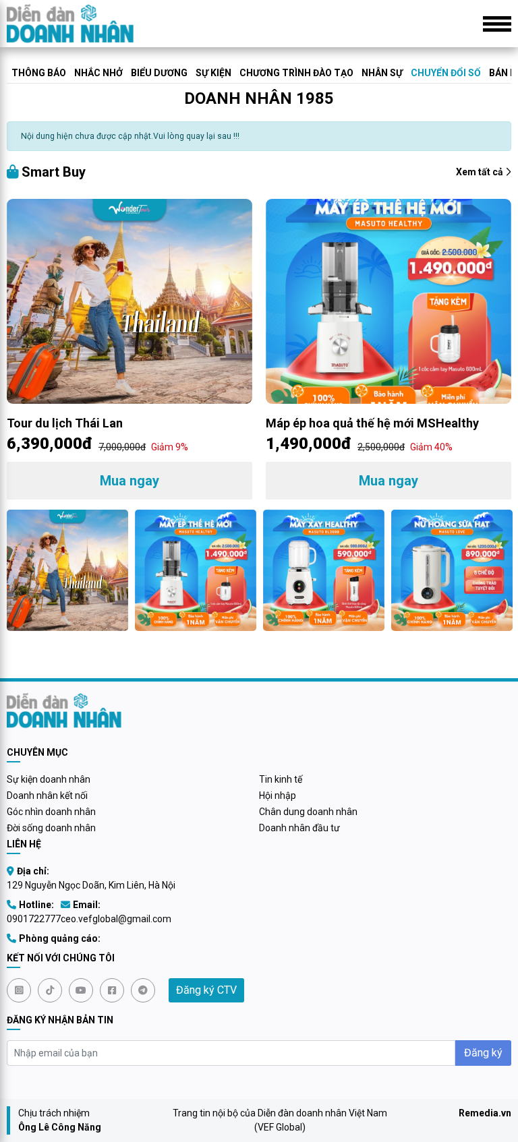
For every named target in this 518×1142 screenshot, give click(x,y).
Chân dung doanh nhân (308, 811)
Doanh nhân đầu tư (299, 827)
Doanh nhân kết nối (47, 795)
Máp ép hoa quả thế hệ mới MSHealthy (372, 423)
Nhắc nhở (98, 72)
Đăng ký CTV (206, 990)
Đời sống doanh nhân (51, 827)
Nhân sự (382, 72)
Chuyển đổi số (446, 72)
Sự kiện (213, 72)
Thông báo (38, 72)
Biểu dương (159, 72)
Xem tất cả (480, 172)
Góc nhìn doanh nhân (51, 811)
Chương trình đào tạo (296, 72)
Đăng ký (483, 1052)
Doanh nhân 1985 (259, 98)
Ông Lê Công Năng (59, 1127)
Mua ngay (129, 481)
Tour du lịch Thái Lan (65, 423)
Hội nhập (277, 795)
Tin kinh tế (280, 779)
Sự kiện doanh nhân (48, 779)
